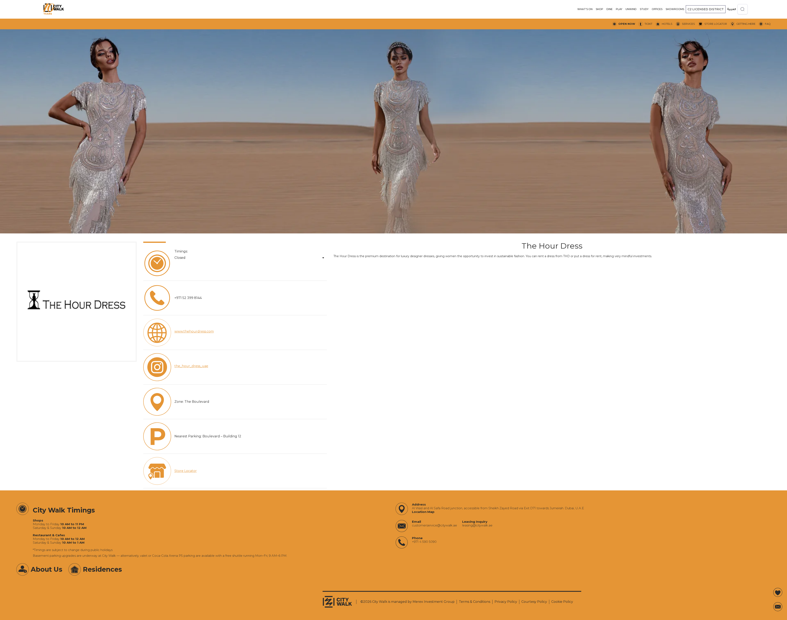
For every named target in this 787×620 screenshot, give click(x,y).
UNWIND (631, 9)
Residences (102, 569)
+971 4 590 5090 (424, 542)
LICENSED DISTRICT (706, 9)
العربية (731, 9)
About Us (46, 569)
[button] (585, 9)
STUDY (644, 9)
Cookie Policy (562, 602)
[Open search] (742, 9)
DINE (609, 9)
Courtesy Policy (534, 602)
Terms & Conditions (474, 602)
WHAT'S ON (585, 9)
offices (657, 9)
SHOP (599, 9)
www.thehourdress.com (194, 331)
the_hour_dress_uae (191, 366)
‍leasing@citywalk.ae (477, 525)
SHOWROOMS (675, 9)
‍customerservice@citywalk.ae (434, 525)
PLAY (619, 9)
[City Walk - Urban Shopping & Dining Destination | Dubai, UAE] (53, 9)
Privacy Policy (506, 602)
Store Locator (185, 471)
